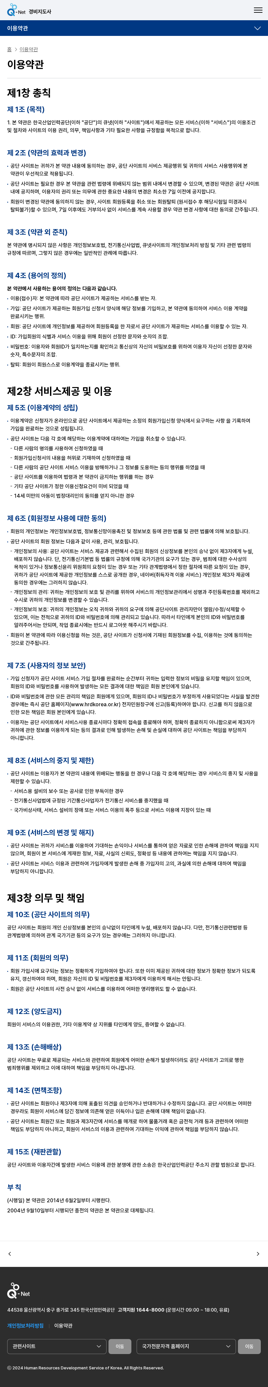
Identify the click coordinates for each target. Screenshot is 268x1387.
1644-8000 (150, 1310)
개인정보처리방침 (25, 1326)
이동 (120, 1346)
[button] (258, 1254)
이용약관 (17, 28)
